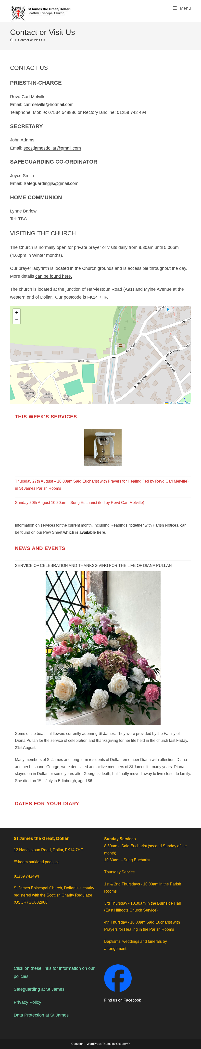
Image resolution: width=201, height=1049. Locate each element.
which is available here (84, 532)
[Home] (11, 40)
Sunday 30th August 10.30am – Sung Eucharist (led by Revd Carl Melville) (79, 503)
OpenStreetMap (183, 403)
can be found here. (53, 276)
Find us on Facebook (122, 1000)
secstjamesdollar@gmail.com (52, 148)
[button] (16, 312)
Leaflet (171, 403)
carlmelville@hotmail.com (49, 104)
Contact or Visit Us (31, 40)
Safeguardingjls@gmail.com (51, 183)
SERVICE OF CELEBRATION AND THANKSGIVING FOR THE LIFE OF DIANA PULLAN (93, 565)
